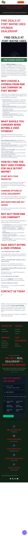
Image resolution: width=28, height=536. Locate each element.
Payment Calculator (4, 345)
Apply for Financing (4, 343)
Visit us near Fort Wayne (18, 305)
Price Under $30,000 (4, 331)
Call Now (19, 416)
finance (20, 228)
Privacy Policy (9, 476)
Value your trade (4, 347)
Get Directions (8, 416)
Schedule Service (18, 331)
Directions (17, 344)
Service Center (17, 329)
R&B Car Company (11, 64)
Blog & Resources (18, 346)
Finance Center (4, 341)
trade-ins (10, 279)
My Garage (20, 2)
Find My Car (17, 333)
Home (14, 10)
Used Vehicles (3, 329)
